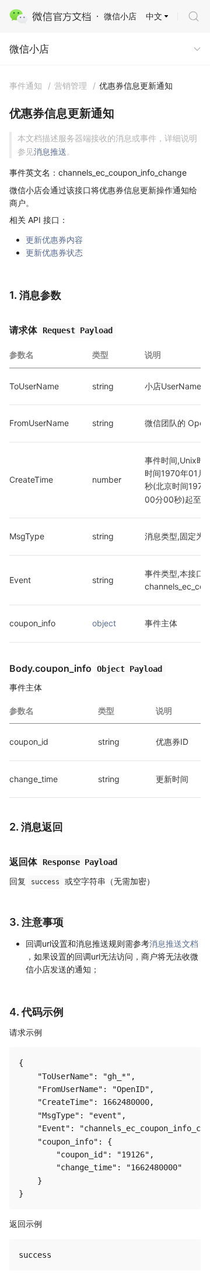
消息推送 (50, 151)
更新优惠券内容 (54, 240)
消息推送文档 (173, 943)
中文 (154, 16)
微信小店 (29, 49)
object (104, 623)
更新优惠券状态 (54, 252)
